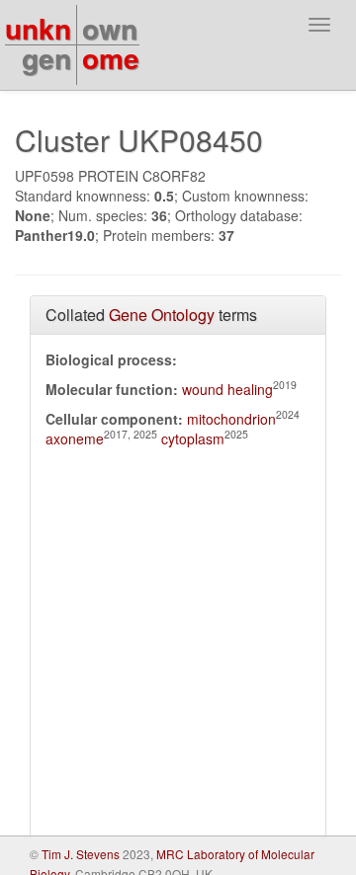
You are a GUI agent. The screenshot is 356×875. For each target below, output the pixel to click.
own (109, 28)
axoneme (74, 438)
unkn (38, 28)
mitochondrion (231, 419)
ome (110, 58)
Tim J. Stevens (81, 853)
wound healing (227, 389)
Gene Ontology (162, 314)
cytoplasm (192, 438)
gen (46, 58)
